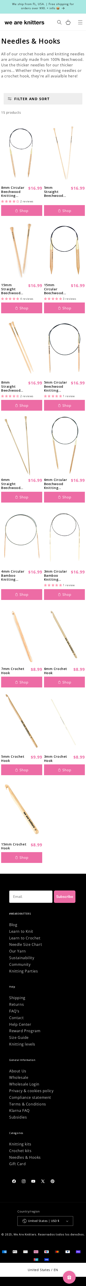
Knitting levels (22, 1044)
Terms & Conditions (27, 1104)
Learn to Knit (21, 931)
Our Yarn (17, 951)
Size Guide (19, 1037)
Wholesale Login (24, 1084)
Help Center (20, 1024)
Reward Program (24, 1030)
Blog (13, 924)
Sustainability (21, 957)
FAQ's (14, 1011)
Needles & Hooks (25, 1157)
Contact (16, 1017)
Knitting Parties (23, 971)
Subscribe (64, 896)
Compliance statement (30, 1097)
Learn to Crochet (25, 938)
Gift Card (17, 1163)
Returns (16, 1004)
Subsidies (18, 1117)
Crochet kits (20, 1150)
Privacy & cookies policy (31, 1090)
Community (20, 964)
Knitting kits (20, 1144)
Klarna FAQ (19, 1110)
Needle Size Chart (25, 944)
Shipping (17, 997)
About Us (17, 1071)
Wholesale (18, 1077)
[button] (68, 22)
